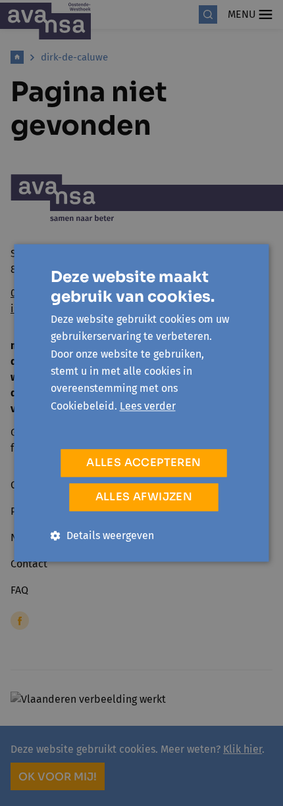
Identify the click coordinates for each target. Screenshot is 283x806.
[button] (102, 536)
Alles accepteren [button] (143, 463)
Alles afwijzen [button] (144, 497)
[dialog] (141, 403)
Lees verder (148, 406)
